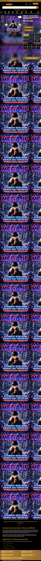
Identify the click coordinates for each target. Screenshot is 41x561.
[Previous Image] (6, 24)
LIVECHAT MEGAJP (31, 58)
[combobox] (19, 7)
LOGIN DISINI (28, 30)
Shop (3, 4)
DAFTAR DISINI (28, 27)
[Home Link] (9, 4)
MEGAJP (5, 541)
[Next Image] (20, 24)
